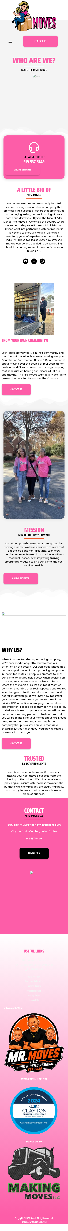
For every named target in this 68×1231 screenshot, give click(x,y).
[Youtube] (25, 261)
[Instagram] (42, 261)
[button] (10, 41)
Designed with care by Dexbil (34, 1222)
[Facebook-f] (34, 261)
